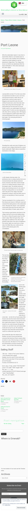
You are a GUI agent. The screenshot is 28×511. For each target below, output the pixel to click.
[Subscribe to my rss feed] (19, 14)
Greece (19, 20)
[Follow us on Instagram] (24, 14)
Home (2, 20)
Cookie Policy (7, 504)
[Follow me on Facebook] (23, 14)
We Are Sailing (6, 423)
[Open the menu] (3, 14)
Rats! (24, 423)
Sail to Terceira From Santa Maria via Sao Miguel (5, 400)
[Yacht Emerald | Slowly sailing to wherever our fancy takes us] (14, 5)
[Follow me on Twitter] (21, 14)
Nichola (9, 48)
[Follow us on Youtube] (26, 14)
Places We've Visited (10, 20)
